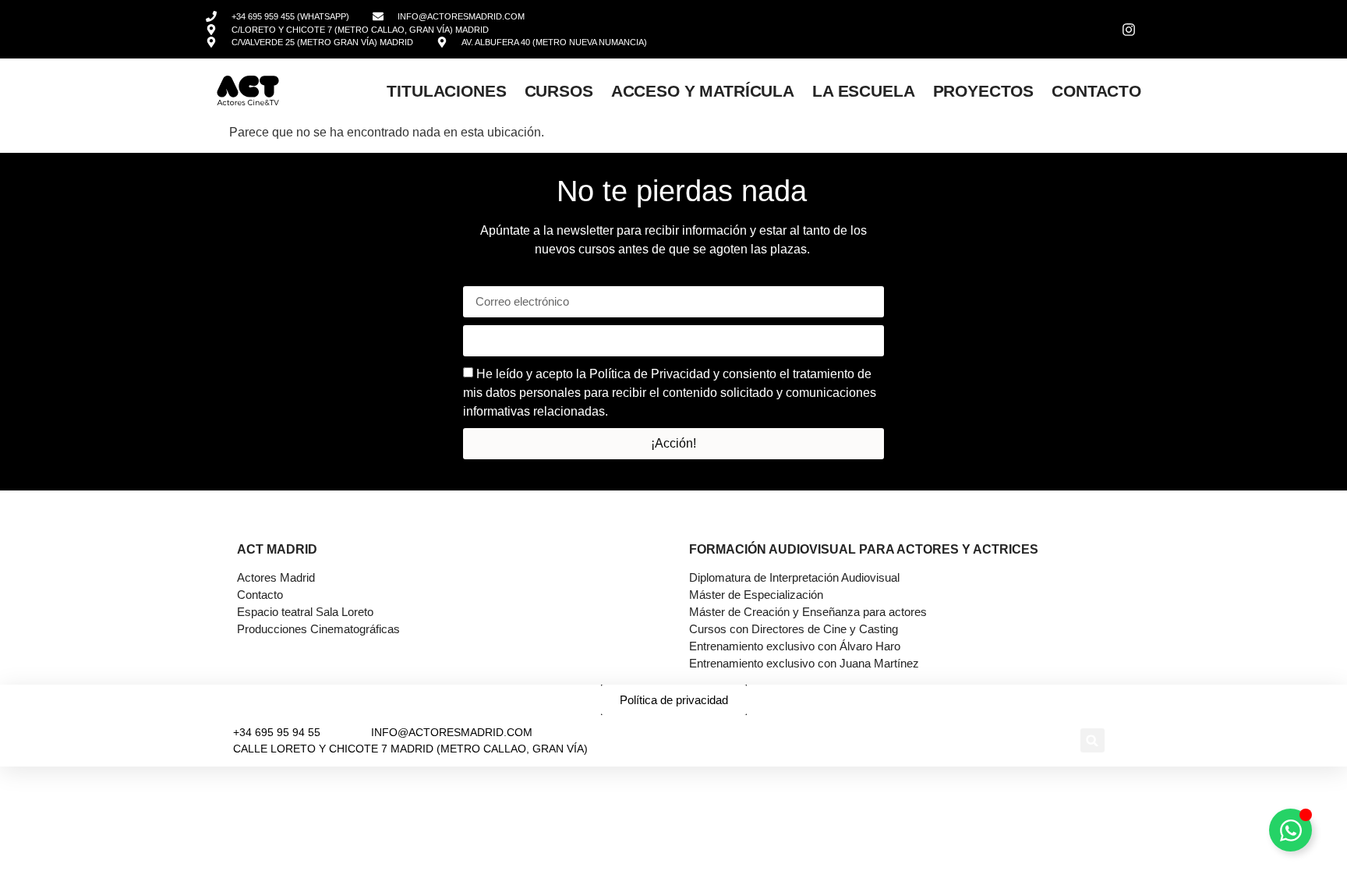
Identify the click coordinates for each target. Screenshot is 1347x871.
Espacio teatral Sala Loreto (305, 611)
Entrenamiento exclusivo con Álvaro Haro (794, 646)
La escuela (863, 91)
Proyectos (983, 91)
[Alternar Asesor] (1290, 830)
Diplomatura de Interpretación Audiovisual (794, 577)
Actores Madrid (276, 577)
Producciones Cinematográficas (318, 629)
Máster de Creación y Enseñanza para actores (808, 611)
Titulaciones (446, 91)
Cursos (559, 91)
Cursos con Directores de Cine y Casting (793, 629)
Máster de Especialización (756, 594)
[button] (1092, 740)
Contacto (1096, 91)
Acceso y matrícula (702, 91)
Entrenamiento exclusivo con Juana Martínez (804, 663)
